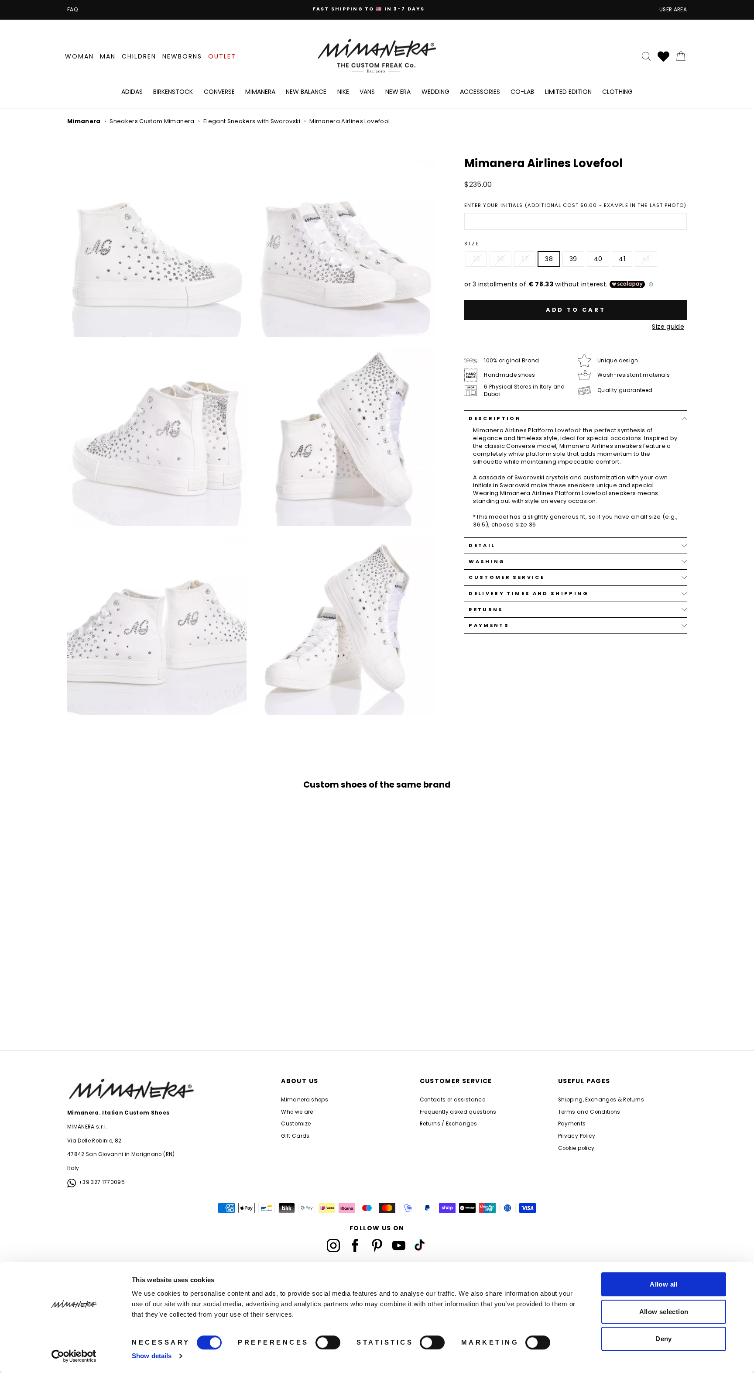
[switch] (327, 1342)
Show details (151, 1355)
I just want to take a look (377, 731)
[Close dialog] (456, 585)
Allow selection (664, 1311)
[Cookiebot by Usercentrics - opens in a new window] (74, 1356)
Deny (663, 1338)
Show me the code (377, 704)
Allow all (663, 1284)
